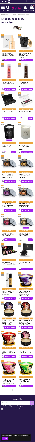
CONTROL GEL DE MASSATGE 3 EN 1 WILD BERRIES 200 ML (8, 84)
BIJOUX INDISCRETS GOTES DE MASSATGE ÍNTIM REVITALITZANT (8, 54)
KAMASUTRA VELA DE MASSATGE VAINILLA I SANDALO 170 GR (24, 234)
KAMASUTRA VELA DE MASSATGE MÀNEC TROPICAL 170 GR (24, 205)
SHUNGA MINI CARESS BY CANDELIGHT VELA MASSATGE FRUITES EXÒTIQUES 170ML (25, 293)
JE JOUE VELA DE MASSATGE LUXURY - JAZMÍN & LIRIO (7, 147)
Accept (5, 438)
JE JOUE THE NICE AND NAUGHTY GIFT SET (25, 112)
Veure (30, 118)
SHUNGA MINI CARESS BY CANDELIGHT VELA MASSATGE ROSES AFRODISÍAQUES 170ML (8, 381)
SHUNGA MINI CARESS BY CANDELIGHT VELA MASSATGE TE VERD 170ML (25, 381)
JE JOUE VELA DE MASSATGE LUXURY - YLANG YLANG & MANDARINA (24, 147)
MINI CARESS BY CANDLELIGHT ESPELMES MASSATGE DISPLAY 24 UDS (9, 264)
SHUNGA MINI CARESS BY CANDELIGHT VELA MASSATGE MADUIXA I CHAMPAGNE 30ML (25, 322)
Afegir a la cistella (10, 60)
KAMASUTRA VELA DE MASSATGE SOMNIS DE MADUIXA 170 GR (8, 234)
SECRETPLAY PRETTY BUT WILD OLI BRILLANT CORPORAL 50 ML (9, 293)
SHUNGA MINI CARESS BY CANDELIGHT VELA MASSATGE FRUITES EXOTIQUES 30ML (8, 322)
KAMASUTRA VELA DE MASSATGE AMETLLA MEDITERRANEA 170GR (8, 176)
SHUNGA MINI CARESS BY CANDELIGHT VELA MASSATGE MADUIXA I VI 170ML (8, 352)
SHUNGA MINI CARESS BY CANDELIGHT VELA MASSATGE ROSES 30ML (25, 351)
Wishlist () (31, 1)
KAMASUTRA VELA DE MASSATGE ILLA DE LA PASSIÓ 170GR (7, 205)
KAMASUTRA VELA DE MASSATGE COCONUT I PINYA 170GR (25, 176)
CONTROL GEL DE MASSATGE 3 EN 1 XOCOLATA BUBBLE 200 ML (25, 84)
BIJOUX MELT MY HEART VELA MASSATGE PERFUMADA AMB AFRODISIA (25, 55)
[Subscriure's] (32, 403)
